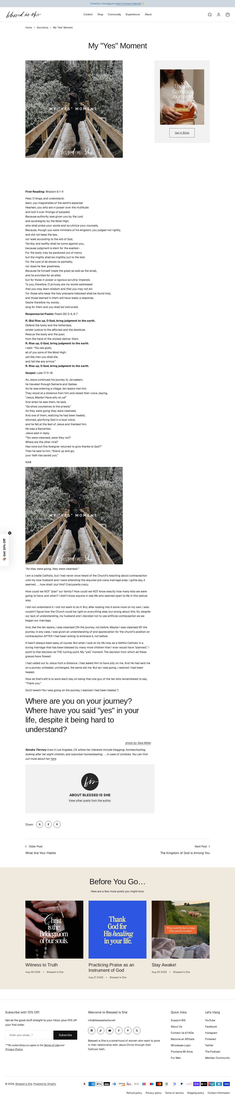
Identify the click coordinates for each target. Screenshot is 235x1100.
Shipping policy (195, 1092)
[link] (39, 824)
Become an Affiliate (182, 1039)
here (53, 759)
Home (28, 27)
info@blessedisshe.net (101, 1020)
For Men (176, 1057)
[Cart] (228, 14)
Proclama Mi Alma (182, 1051)
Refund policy (134, 1092)
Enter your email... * (21, 1035)
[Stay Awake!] (181, 930)
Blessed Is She (23, 1083)
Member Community (217, 1057)
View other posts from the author (90, 800)
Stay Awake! (164, 964)
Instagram (211, 1032)
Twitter (209, 1045)
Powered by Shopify (44, 1083)
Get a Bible (182, 133)
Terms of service (174, 1092)
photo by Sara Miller (138, 743)
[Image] (182, 97)
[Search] (209, 14)
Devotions (42, 27)
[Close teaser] (9, 533)
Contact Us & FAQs (182, 1032)
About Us (176, 1026)
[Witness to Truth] (54, 930)
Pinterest (210, 1039)
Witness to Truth (41, 964)
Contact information (219, 1092)
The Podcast (212, 1051)
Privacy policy (154, 1092)
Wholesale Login (181, 1045)
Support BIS (178, 1020)
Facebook (211, 1026)
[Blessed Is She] (23, 14)
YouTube (210, 1020)
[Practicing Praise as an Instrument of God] (117, 930)
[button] (4, 550)
